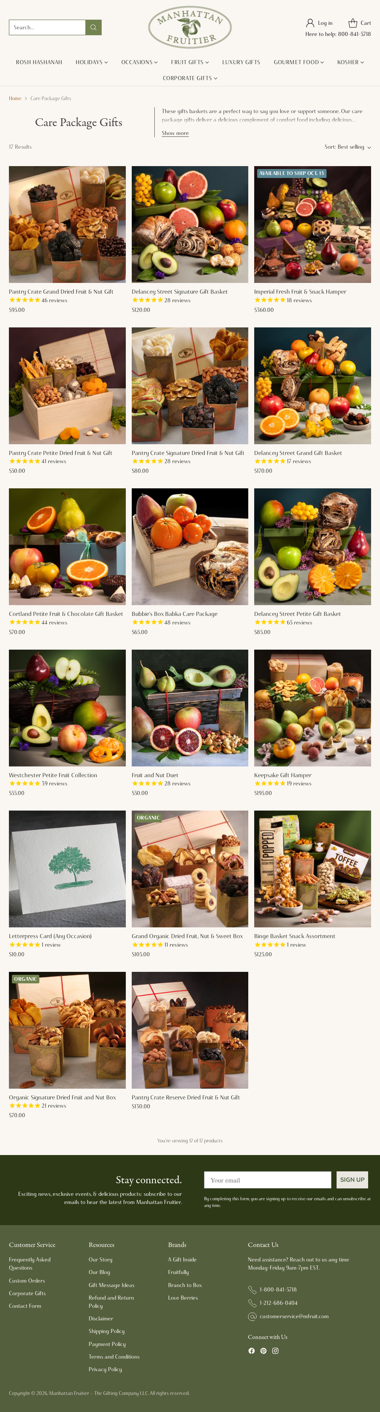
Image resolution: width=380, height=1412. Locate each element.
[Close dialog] (324, 635)
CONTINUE (118, 754)
